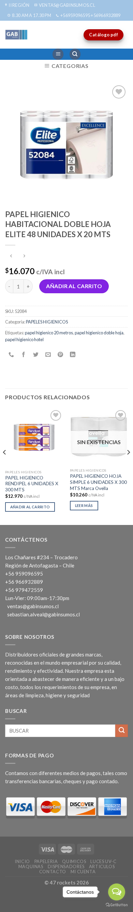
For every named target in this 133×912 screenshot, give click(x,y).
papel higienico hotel (24, 339)
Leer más (84, 505)
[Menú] (58, 54)
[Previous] (4, 466)
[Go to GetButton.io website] (117, 905)
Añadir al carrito (74, 286)
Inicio (22, 861)
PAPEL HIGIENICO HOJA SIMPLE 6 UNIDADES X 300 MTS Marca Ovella (98, 482)
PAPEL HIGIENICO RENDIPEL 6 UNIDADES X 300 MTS (31, 483)
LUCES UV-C (103, 861)
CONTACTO (52, 871)
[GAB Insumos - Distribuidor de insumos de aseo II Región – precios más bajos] (32, 35)
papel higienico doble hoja (99, 332)
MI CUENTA (83, 871)
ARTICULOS (102, 866)
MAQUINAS (30, 866)
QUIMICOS (74, 861)
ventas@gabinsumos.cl (33, 606)
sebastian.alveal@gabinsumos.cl (43, 614)
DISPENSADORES (66, 866)
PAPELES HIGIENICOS (47, 322)
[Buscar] (75, 54)
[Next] (128, 466)
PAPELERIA (46, 861)
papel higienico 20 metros (49, 332)
